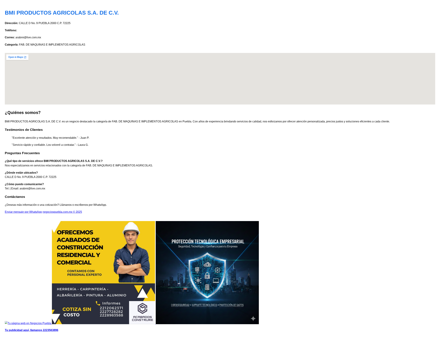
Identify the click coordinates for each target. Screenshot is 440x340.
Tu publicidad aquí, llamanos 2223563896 (31, 330)
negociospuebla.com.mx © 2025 (62, 211)
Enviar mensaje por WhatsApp (23, 211)
